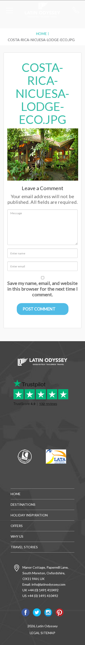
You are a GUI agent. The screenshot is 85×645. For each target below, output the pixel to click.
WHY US (17, 536)
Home (41, 33)
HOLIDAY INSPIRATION (29, 515)
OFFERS (17, 526)
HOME (16, 494)
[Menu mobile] (9, 11)
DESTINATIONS (23, 504)
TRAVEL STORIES (24, 547)
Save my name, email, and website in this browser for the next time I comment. (42, 288)
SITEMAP (48, 633)
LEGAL (35, 633)
